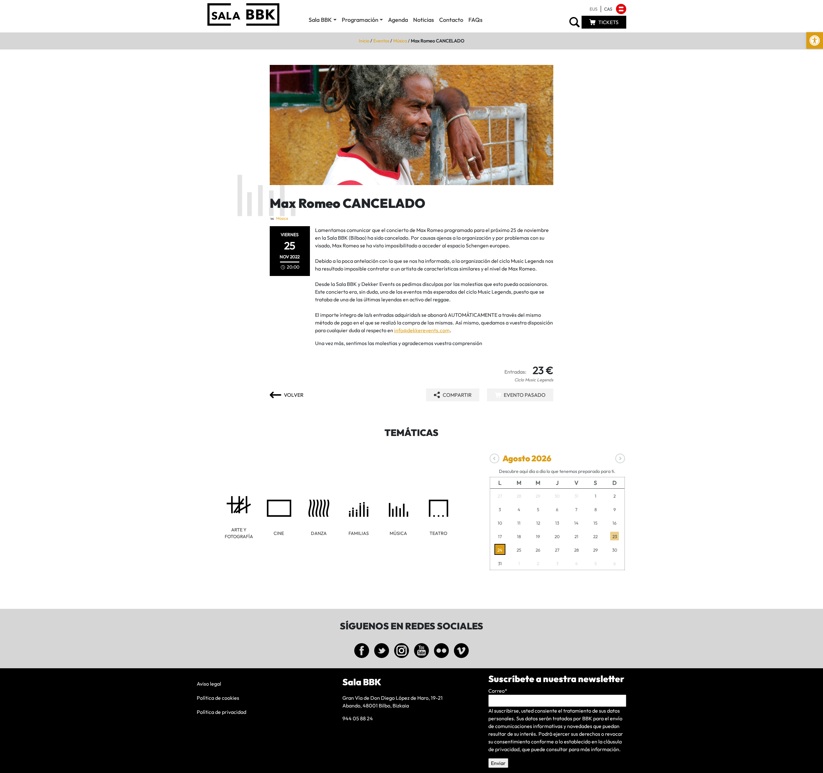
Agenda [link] (398, 19)
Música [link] (400, 41)
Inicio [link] (364, 41)
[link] (814, 40)
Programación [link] (360, 19)
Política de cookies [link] (218, 698)
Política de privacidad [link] (221, 712)
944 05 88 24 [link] (357, 718)
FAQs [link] (475, 19)
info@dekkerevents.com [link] (422, 330)
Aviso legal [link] (209, 683)
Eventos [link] (381, 41)
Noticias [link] (423, 19)
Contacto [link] (451, 19)
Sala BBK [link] (320, 19)
